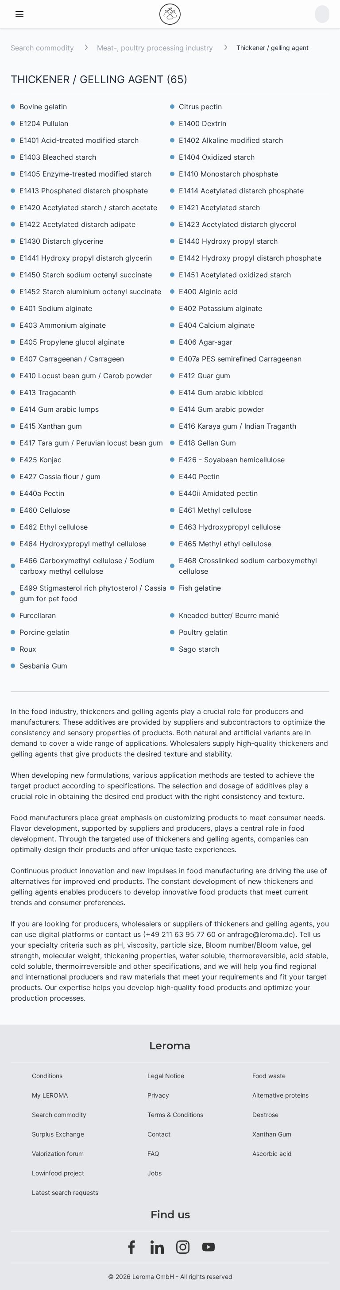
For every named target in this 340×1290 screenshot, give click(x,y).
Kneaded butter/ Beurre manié (229, 615)
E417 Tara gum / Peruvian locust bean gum (91, 442)
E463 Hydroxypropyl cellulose (230, 526)
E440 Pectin (199, 476)
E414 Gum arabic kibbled (221, 392)
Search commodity (42, 47)
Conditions (47, 1075)
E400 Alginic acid (208, 291)
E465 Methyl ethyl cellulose (225, 543)
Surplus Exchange (58, 1134)
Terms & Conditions (175, 1114)
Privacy (158, 1095)
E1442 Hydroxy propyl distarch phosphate (250, 257)
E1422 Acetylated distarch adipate (77, 224)
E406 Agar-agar (205, 342)
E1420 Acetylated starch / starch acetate (88, 207)
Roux (27, 649)
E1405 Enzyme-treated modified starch (85, 173)
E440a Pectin (41, 493)
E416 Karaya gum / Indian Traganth (237, 426)
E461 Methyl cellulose (215, 510)
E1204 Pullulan (43, 123)
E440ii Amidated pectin (218, 493)
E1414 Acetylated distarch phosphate (241, 190)
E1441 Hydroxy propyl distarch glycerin (85, 257)
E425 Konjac (40, 459)
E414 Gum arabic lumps (59, 409)
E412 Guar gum (204, 375)
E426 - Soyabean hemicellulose (232, 459)
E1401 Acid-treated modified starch (79, 140)
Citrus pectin (200, 106)
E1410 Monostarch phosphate (228, 173)
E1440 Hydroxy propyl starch (228, 241)
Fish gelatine (200, 588)
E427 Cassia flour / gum (59, 476)
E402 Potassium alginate (220, 308)
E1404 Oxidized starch (217, 157)
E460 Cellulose (44, 510)
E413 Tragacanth (47, 392)
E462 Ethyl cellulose (53, 526)
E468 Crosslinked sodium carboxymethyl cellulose (248, 566)
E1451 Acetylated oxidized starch (235, 274)
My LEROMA (50, 1095)
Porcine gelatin (44, 632)
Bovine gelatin (43, 106)
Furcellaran (37, 615)
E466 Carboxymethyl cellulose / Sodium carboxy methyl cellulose (87, 566)
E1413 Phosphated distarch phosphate (83, 190)
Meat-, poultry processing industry (156, 47)
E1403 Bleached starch (57, 157)
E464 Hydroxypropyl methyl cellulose (82, 543)
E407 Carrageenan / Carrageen (71, 358)
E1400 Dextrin (202, 123)
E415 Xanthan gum (50, 426)
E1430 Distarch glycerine (61, 241)
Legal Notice (165, 1075)
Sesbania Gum (43, 665)
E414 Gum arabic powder (221, 409)
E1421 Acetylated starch (219, 207)
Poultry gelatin (203, 632)
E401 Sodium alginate (55, 308)
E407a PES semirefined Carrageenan (240, 358)
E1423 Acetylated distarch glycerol (238, 224)
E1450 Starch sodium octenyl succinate (85, 274)
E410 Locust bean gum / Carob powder (85, 375)
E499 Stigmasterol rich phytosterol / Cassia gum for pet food (92, 593)
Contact (158, 1134)
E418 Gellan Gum (207, 442)
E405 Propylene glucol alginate (71, 342)
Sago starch (199, 649)
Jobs (154, 1173)
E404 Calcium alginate (217, 325)
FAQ (153, 1153)
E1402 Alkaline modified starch (231, 140)
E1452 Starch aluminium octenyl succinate (90, 291)
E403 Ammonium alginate (62, 325)
